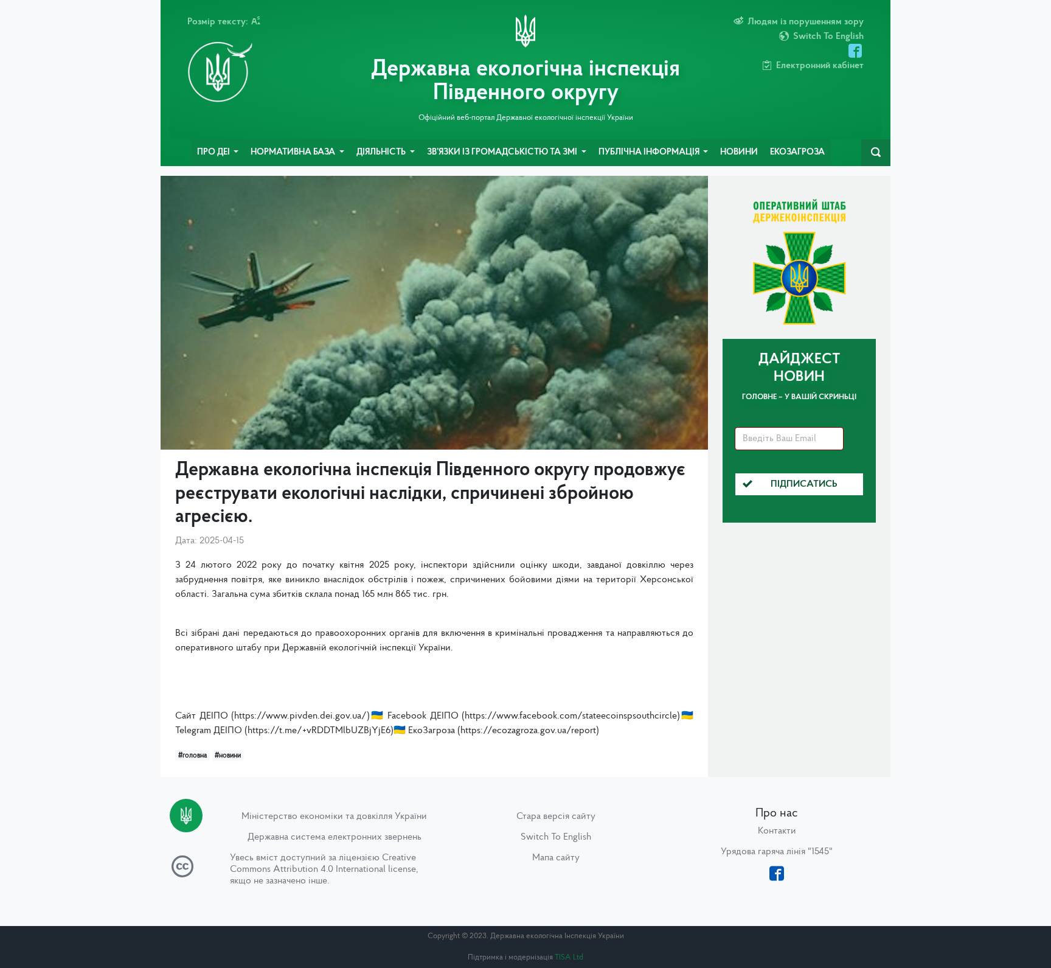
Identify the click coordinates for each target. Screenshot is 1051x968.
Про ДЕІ (214, 152)
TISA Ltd (569, 957)
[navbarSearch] (875, 152)
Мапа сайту (556, 858)
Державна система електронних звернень (334, 837)
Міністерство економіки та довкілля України (334, 816)
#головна (192, 755)
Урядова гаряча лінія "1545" (777, 852)
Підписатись (804, 484)
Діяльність (382, 152)
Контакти (777, 831)
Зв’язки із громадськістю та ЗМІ (503, 152)
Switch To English (556, 837)
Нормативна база (294, 152)
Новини (739, 152)
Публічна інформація (649, 152)
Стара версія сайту (555, 816)
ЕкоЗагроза (797, 152)
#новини (228, 755)
